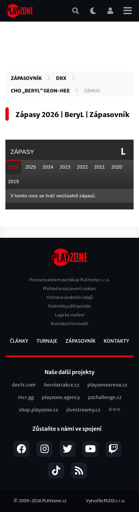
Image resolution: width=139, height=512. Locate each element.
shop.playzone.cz (38, 410)
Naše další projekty (69, 372)
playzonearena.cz (107, 385)
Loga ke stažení (69, 314)
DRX (61, 78)
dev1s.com (24, 385)
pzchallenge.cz (104, 397)
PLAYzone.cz (54, 500)
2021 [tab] (99, 167)
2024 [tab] (48, 167)
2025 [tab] (30, 167)
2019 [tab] (13, 181)
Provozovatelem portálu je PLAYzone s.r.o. (69, 279)
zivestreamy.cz (83, 410)
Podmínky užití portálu (69, 306)
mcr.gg (26, 397)
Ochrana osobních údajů (70, 297)
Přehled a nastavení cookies (69, 288)
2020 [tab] (116, 167)
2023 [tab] (65, 167)
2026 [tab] (13, 167)
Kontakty (116, 341)
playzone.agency (61, 397)
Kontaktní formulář (69, 323)
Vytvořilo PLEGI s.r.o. (106, 500)
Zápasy (92, 91)
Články (19, 341)
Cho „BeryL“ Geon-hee (40, 91)
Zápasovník (26, 78)
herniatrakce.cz (61, 385)
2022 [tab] (82, 167)
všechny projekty (114, 410)
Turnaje (46, 341)
